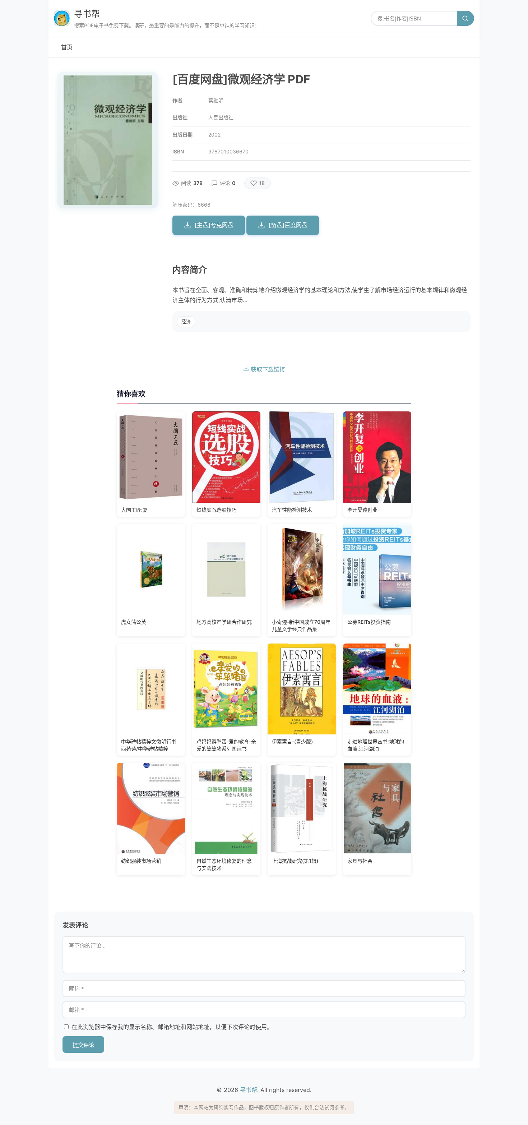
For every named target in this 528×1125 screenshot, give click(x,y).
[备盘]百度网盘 (288, 225)
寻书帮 (87, 14)
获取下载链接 (267, 369)
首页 (67, 47)
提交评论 (83, 1045)
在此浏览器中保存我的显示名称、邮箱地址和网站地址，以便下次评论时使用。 (172, 1027)
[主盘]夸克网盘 (214, 225)
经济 (186, 321)
